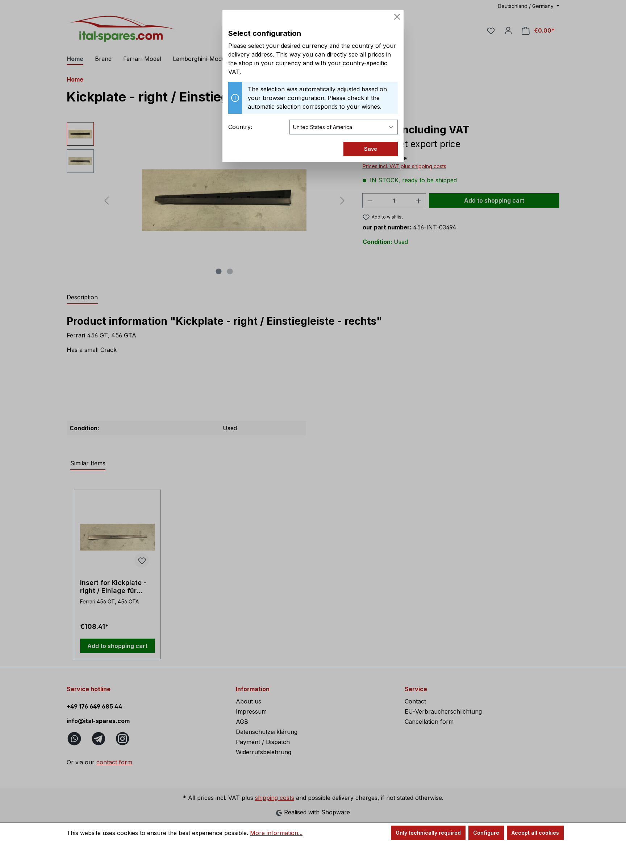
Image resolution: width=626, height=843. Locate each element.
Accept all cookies (535, 833)
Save (370, 149)
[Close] (397, 16)
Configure (486, 833)
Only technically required (428, 833)
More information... (276, 832)
